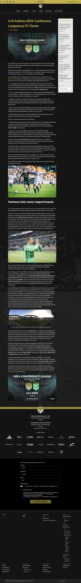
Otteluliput (40, 1)
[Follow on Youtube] (10, 2)
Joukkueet (26, 11)
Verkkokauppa (70, 1)
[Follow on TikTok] (14, 2)
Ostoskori (65, 567)
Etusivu (4, 514)
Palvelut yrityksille (26, 565)
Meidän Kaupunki (27, 569)
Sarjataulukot (66, 558)
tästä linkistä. (14, 80)
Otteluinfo (65, 524)
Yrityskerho (26, 571)
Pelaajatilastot (67, 560)
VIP (64, 522)
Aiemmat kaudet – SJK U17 (67, 550)
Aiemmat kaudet (67, 535)
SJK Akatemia (46, 518)
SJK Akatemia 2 (67, 533)
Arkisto (24, 516)
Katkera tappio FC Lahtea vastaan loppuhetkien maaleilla (65, 77)
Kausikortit (66, 520)
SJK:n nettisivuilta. (23, 369)
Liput (65, 518)
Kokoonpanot (66, 554)
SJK (43, 516)
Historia (4, 565)
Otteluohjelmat (66, 527)
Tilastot (64, 556)
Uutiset (18, 11)
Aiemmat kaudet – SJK (67, 539)
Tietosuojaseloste (47, 571)
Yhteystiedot (59, 11)
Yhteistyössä (25, 567)
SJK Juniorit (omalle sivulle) (49, 520)
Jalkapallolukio (5, 571)
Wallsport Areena (6, 569)
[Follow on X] (4, 2)
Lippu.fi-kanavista (12, 371)
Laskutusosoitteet (47, 567)
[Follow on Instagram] (7, 2)
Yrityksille (48, 11)
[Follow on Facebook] (1, 2)
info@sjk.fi (40, 419)
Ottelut (34, 11)
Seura (41, 11)
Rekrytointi (45, 569)
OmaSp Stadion (5, 567)
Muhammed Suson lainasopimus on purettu (64, 57)
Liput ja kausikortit (67, 516)
